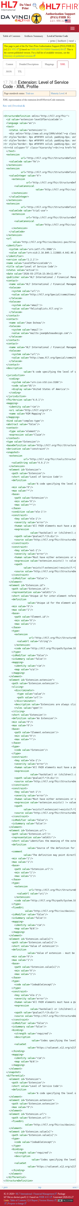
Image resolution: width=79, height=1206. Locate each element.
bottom (62, 41)
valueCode (16, 161)
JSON (9, 71)
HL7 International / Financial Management (35, 1193)
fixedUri (18, 907)
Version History (46, 1200)
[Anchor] (42, 86)
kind (10, 421)
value (15, 119)
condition (19, 511)
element (15, 469)
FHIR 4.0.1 (44, 1197)
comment (17, 851)
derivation (14, 448)
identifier (14, 245)
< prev (52, 41)
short (16, 476)
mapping (12, 403)
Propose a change (16, 1203)
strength (21, 1033)
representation (22, 592)
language (12, 123)
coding (14, 378)
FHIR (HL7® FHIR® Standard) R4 (46, 49)
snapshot (12, 452)
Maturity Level (57, 93)
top (39, 1187)
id (8, 119)
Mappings (49, 64)
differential (15, 1075)
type (13, 431)
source (20, 539)
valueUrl (23, 641)
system (14, 249)
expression (17, 434)
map (18, 669)
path (15, 473)
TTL (20, 71)
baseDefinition (16, 445)
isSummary (19, 659)
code (15, 385)
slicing (17, 687)
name (10, 263)
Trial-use (30, 93)
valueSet (21, 1044)
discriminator (24, 690)
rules (19, 708)
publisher (13, 277)
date (10, 273)
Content (9, 64)
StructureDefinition (17, 116)
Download (17, 105)
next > (72, 41)
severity (21, 522)
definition (19, 480)
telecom (15, 287)
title (10, 266)
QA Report (33, 1200)
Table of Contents (18, 1200)
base (15, 494)
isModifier (19, 578)
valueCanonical (25, 186)
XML (62, 64)
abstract (12, 424)
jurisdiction (15, 375)
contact (12, 280)
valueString (20, 462)
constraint (19, 515)
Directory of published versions (18, 56)
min (15, 487)
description (14, 368)
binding (17, 1030)
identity (15, 406)
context (12, 427)
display (17, 389)
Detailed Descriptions (29, 64)
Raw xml (7, 105)
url (23, 158)
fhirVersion (14, 399)
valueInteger (18, 175)
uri (12, 410)
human (19, 526)
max (15, 490)
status (14, 130)
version (12, 259)
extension (13, 154)
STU (14, 49)
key (18, 518)
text (10, 126)
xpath (19, 536)
